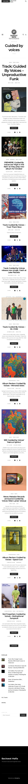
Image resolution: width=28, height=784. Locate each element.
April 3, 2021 (10, 229)
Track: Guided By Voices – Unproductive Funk (14, 72)
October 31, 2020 (10, 331)
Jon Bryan (18, 562)
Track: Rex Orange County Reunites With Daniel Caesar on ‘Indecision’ (16, 660)
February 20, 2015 (11, 621)
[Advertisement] (14, 17)
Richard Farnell (17, 445)
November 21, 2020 (12, 275)
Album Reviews (12, 380)
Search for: (4, 712)
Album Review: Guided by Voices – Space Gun (14, 558)
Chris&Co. (17, 778)
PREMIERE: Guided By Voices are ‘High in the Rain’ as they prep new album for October (14, 165)
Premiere (12, 159)
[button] (25, 34)
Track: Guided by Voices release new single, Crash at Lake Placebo (14, 270)
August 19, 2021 (9, 171)
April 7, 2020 (12, 503)
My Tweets (5, 697)
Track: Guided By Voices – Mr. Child (14, 328)
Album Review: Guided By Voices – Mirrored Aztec (14, 384)
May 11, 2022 (10, 82)
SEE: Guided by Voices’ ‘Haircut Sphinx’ (14, 441)
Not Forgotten (20, 611)
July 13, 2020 (9, 445)
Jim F (19, 275)
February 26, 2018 (11, 562)
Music (10, 62)
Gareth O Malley (18, 171)
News (16, 493)
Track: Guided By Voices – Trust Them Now (14, 226)
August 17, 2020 (10, 388)
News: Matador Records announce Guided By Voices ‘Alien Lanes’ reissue (14, 499)
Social (4, 702)
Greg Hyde (17, 82)
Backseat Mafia (10, 758)
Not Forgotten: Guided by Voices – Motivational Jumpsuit (14, 616)
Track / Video (16, 62)
